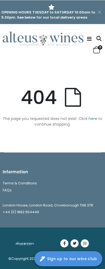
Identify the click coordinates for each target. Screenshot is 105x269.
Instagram (85, 243)
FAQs (7, 190)
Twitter (75, 243)
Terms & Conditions (20, 183)
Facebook (64, 243)
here (93, 118)
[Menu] (89, 39)
